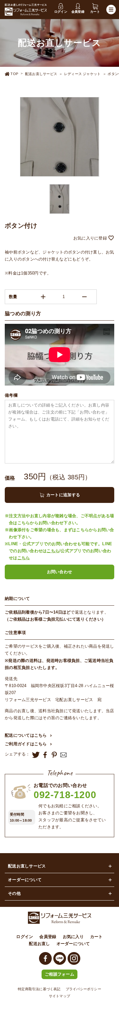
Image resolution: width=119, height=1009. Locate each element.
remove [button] (84, 297)
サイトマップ (59, 996)
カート (96, 936)
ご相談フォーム (59, 974)
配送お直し (39, 943)
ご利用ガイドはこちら (26, 743)
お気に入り (73, 936)
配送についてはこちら (26, 735)
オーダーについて (73, 943)
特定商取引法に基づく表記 (39, 989)
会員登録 (47, 936)
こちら (53, 550)
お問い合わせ (59, 571)
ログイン (24, 936)
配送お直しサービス (41, 74)
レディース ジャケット (82, 74)
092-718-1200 (65, 795)
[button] (59, 238)
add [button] (43, 297)
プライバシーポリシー (83, 989)
